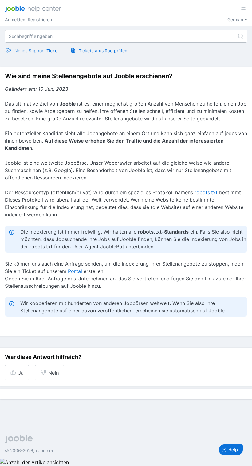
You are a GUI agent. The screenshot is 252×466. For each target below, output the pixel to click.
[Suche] (240, 36)
